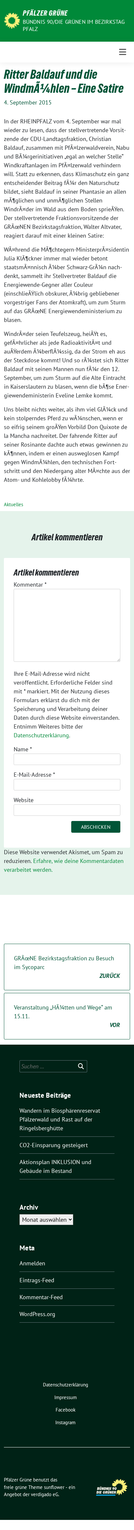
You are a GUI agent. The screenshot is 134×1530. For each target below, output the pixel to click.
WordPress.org (37, 1314)
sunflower (54, 1487)
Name (23, 749)
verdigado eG (44, 1494)
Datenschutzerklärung (41, 735)
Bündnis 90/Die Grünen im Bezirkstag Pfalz (74, 25)
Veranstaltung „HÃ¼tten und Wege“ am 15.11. (67, 1016)
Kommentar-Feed (41, 1297)
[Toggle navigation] (122, 52)
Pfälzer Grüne (45, 13)
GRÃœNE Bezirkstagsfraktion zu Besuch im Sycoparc (67, 967)
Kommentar (30, 584)
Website (24, 800)
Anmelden (32, 1263)
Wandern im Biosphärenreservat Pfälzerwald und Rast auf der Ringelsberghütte (60, 1119)
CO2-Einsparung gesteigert (54, 1145)
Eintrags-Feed (37, 1280)
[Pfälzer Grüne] (12, 20)
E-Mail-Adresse (34, 774)
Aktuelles (13, 504)
